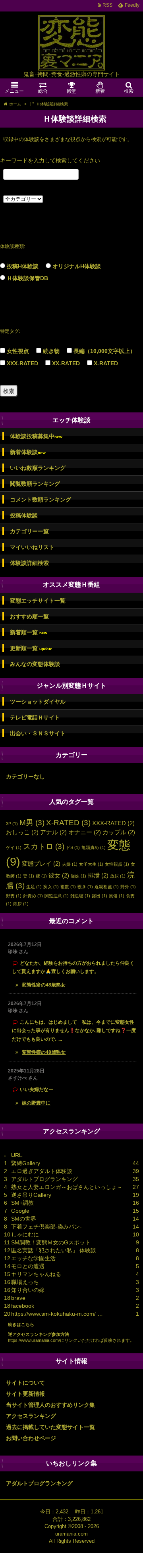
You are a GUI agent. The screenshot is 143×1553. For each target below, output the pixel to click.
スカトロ (43, 846)
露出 (99, 895)
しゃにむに (25, 1234)
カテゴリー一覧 (29, 531)
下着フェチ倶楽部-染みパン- (46, 1226)
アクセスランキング (31, 1416)
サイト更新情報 (25, 1394)
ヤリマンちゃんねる (36, 1274)
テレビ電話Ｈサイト (35, 717)
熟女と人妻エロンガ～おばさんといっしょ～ (66, 1187)
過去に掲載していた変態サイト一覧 (50, 1427)
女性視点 (18, 351)
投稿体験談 (24, 515)
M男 (31, 822)
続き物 (51, 351)
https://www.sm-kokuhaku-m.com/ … (57, 1314)
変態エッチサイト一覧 (38, 600)
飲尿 (21, 903)
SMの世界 (23, 1218)
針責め (33, 895)
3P (12, 823)
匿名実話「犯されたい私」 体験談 (53, 1250)
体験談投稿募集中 (36, 436)
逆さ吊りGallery (31, 1195)
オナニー (84, 832)
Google (20, 1211)
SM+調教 (22, 1203)
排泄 (98, 875)
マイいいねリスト (32, 547)
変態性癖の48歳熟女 (44, 985)
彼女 (58, 875)
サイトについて (25, 1382)
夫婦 (69, 864)
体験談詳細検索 (29, 563)
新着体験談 (28, 452)
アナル (53, 832)
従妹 (78, 876)
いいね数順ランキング (38, 468)
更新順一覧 (31, 648)
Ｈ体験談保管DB (27, 278)
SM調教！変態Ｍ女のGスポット (51, 1242)
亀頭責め (93, 847)
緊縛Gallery (25, 1163)
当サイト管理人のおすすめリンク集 (50, 1405)
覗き (85, 886)
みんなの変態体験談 (35, 664)
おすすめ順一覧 (29, 616)
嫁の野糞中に (36, 1103)
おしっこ (22, 832)
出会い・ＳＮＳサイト (38, 733)
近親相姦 (107, 886)
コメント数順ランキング (40, 499)
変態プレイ (41, 863)
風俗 (116, 895)
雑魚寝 (80, 895)
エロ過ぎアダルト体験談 (41, 1171)
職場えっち (25, 1282)
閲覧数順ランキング (35, 484)
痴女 (51, 886)
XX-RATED (66, 363)
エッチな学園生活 (33, 1258)
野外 (128, 886)
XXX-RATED (22, 363)
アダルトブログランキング (44, 1179)
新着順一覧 (28, 632)
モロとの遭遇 (27, 1266)
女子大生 (91, 864)
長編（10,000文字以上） (104, 351)
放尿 (118, 876)
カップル (118, 832)
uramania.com (71, 1534)
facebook (22, 1306)
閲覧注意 (56, 895)
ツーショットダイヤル (38, 701)
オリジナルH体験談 (76, 266)
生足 (34, 886)
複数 (68, 886)
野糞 (13, 895)
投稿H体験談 (23, 266)
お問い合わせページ (31, 1438)
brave (18, 1298)
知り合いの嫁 (27, 1290)
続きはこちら (21, 1324)
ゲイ (13, 847)
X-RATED (106, 363)
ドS (73, 847)
